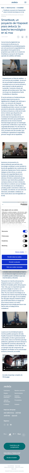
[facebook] (26, 37)
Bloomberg (23, 435)
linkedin (8, 425)
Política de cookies (19, 467)
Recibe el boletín (12, 457)
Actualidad (20, 7)
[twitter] (18, 37)
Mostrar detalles (19, 252)
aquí (8, 377)
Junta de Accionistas (7, 400)
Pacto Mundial (14, 435)
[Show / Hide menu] (25, 2)
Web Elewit (14, 415)
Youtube (11, 425)
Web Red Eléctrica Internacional (7, 415)
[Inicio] (15, 2)
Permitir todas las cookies (14, 257)
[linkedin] (22, 37)
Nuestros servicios (20, 390)
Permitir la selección (14, 262)
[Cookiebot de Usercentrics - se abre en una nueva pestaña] (20, 205)
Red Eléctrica (9, 412)
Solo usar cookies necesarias (14, 267)
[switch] (25, 236)
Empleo (6, 393)
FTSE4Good (10, 435)
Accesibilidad (11, 465)
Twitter (5, 425)
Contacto (17, 404)
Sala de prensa (10, 7)
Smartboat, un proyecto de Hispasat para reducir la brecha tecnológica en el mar (14, 11)
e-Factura (6, 404)
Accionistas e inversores (7, 396)
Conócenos (7, 390)
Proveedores (18, 400)
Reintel (18, 412)
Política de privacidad (9, 467)
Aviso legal (17, 465)
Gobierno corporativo (18, 396)
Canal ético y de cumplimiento (14, 446)
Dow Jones (5, 435)
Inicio (2, 7)
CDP (19, 435)
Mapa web (14, 469)
